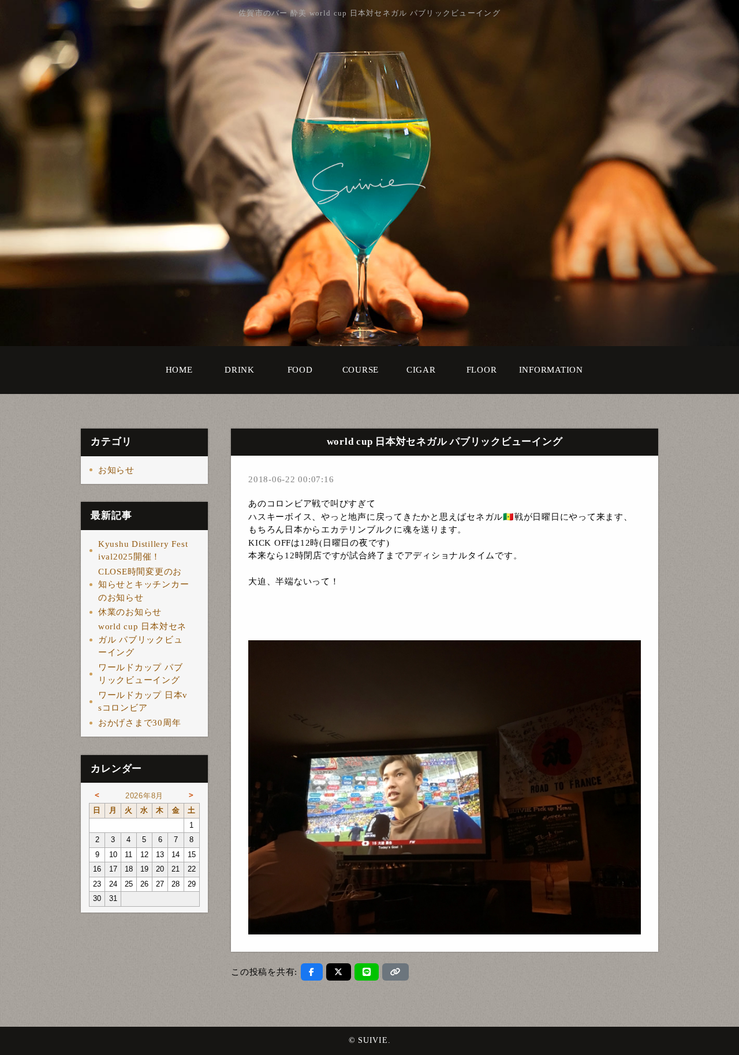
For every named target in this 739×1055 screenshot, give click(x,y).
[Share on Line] (366, 972)
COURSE (360, 369)
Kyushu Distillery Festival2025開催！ (143, 550)
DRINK (240, 369)
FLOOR (481, 369)
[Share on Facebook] (312, 972)
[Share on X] (338, 972)
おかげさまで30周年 (139, 722)
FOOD (300, 369)
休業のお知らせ (130, 612)
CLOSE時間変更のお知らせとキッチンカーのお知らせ (143, 584)
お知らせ (116, 470)
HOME (179, 369)
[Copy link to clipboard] (395, 972)
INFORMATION (551, 369)
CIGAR (421, 369)
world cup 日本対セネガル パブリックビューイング (142, 639)
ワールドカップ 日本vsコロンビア (143, 701)
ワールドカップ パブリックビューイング (140, 674)
